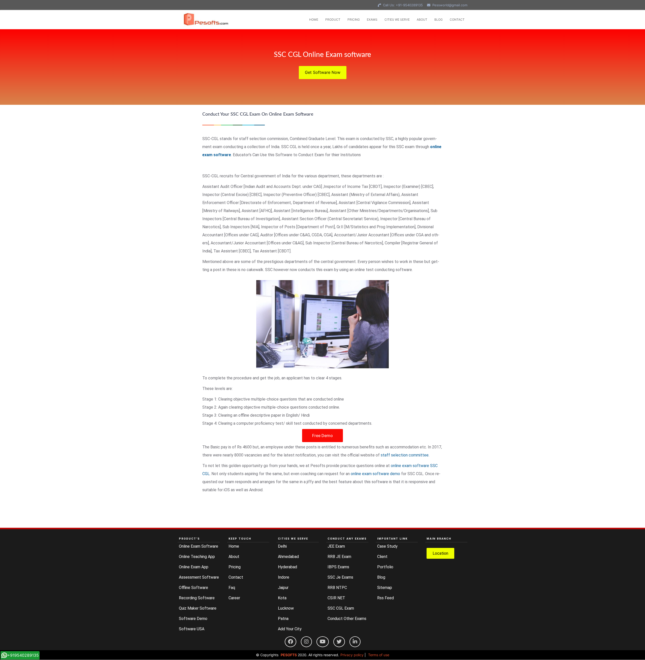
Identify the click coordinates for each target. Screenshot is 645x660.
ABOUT (422, 19)
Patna (283, 618)
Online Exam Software (198, 546)
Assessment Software (199, 577)
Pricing (235, 567)
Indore (283, 577)
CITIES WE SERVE (397, 19)
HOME (313, 19)
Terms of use (378, 655)
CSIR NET (336, 598)
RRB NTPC (337, 587)
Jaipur (283, 587)
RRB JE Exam (339, 556)
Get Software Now (322, 72)
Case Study (387, 546)
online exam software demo (375, 473)
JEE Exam (336, 546)
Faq (232, 587)
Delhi (282, 546)
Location (440, 553)
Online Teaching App (197, 556)
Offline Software (193, 587)
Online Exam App (193, 567)
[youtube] (322, 641)
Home (234, 546)
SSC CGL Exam (341, 608)
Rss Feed (385, 598)
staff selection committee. (405, 455)
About (234, 556)
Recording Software (197, 598)
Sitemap (384, 587)
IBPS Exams (338, 567)
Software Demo (193, 618)
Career (234, 598)
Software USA (191, 628)
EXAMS (372, 19)
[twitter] (339, 641)
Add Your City (290, 628)
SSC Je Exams (340, 577)
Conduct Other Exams (347, 618)
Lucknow (286, 608)
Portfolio (385, 567)
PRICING (353, 19)
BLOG (438, 19)
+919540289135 (23, 655)
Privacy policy (352, 655)
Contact (236, 577)
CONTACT (457, 19)
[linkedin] (355, 641)
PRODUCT (332, 19)
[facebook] (290, 641)
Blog (381, 577)
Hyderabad (287, 567)
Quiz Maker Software (197, 608)
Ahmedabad (288, 556)
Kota (282, 598)
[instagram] (306, 641)
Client (382, 556)
